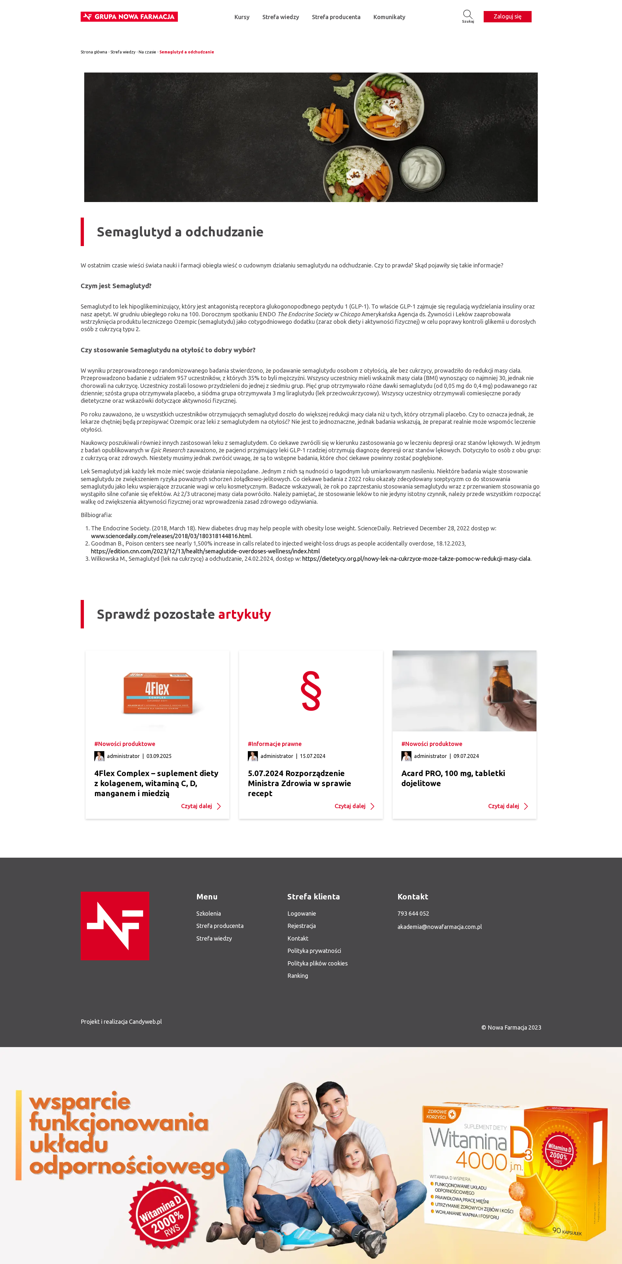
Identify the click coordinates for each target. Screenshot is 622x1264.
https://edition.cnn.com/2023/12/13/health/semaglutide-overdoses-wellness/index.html (205, 551)
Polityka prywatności (314, 950)
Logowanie (301, 913)
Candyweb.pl (145, 1021)
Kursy (242, 17)
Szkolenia (208, 913)
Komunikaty (389, 17)
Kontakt (297, 938)
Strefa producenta (336, 17)
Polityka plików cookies (317, 963)
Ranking (297, 975)
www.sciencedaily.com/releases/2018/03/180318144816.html (171, 536)
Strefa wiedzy (280, 17)
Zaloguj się (508, 16)
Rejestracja (301, 925)
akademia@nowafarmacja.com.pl (439, 926)
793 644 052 (413, 913)
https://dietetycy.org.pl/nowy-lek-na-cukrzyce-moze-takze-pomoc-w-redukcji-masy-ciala (416, 558)
